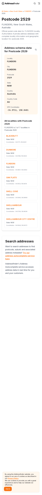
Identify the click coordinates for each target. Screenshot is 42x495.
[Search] (35, 3)
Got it (8, 489)
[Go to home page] (12, 3)
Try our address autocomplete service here (20, 256)
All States (5, 11)
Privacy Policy (13, 478)
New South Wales (16, 11)
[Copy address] (36, 49)
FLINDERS (28, 11)
